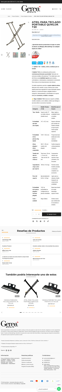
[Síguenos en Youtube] (11, 350)
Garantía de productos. (26, 358)
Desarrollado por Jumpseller (19, 383)
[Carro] (60, 9)
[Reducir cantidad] (33, 214)
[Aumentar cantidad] (39, 214)
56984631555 (47, 362)
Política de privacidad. (26, 360)
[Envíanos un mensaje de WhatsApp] (59, 389)
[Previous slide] (2, 55)
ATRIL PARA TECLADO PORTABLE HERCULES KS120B (31, 301)
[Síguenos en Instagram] (6, 350)
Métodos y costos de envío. (27, 364)
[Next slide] (29, 55)
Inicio (9, 16)
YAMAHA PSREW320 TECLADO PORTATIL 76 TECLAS (10, 301)
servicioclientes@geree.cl (49, 358)
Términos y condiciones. (27, 362)
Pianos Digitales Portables (26, 16)
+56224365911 (47, 360)
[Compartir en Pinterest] (44, 221)
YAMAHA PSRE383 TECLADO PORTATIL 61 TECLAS (51, 300)
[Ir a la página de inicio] (31, 9)
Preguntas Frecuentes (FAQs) (28, 366)
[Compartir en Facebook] (33, 221)
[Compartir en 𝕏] (37, 221)
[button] (21, 312)
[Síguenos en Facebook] (8, 350)
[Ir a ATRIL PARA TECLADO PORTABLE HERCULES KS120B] (31, 288)
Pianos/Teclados (15, 16)
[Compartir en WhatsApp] (40, 221)
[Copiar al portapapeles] (48, 221)
